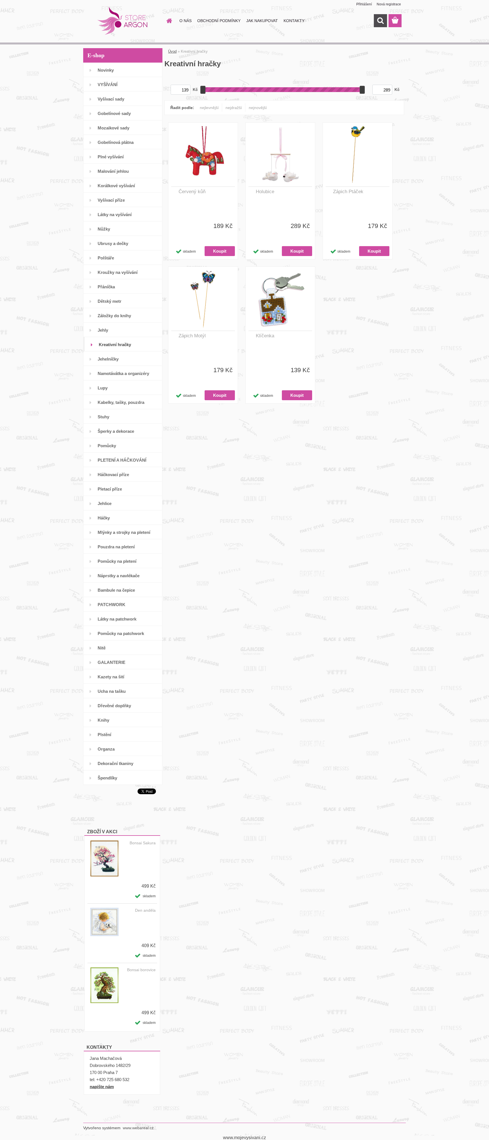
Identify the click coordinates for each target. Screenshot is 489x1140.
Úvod (172, 51)
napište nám (102, 1086)
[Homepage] (168, 20)
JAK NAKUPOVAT (262, 20)
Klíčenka (265, 335)
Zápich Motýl (192, 335)
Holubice (265, 191)
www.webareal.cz (138, 1128)
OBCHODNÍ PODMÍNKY (219, 20)
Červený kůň (192, 191)
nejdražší (234, 107)
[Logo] (122, 21)
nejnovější (258, 107)
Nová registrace (389, 4)
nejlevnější (209, 107)
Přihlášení (364, 4)
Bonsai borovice (141, 970)
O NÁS (185, 20)
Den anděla (145, 910)
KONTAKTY (294, 20)
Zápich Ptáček (348, 191)
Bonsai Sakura (143, 843)
